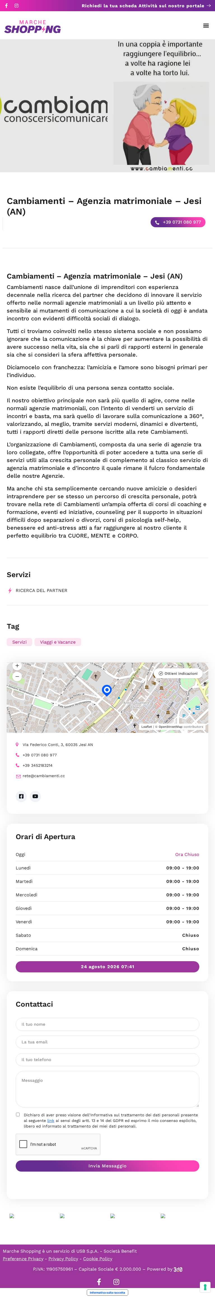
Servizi (19, 642)
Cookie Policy (97, 1258)
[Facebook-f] (6, 5)
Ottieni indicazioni (181, 673)
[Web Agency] (178, 1269)
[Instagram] (16, 5)
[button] (206, 25)
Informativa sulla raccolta (107, 1292)
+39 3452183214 (38, 765)
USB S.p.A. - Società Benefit (106, 1251)
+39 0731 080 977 (181, 222)
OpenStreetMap (171, 727)
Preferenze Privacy (23, 1258)
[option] (54, 105)
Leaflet (146, 727)
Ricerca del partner (41, 590)
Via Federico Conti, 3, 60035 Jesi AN (58, 744)
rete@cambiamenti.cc (44, 775)
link (50, 1120)
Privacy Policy (63, 1258)
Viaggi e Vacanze (58, 642)
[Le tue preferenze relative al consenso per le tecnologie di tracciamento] (205, 1287)
